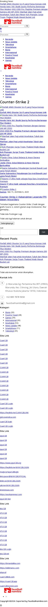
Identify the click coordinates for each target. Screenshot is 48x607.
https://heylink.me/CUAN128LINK (14, 412)
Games (8, 97)
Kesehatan (10, 94)
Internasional (11, 89)
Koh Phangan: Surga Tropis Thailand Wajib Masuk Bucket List (21, 15)
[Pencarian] (1, 31)
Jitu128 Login (5, 549)
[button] (27, 26)
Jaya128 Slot (5, 499)
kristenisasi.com (7, 490)
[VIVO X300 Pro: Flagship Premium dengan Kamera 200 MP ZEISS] (24, 128)
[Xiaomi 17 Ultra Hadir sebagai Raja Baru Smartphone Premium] (24, 181)
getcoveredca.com (8, 417)
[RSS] (6, 596)
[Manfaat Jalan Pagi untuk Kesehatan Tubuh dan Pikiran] (24, 139)
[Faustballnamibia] (13, 23)
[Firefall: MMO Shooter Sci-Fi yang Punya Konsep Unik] (24, 109)
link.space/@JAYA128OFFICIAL (13, 476)
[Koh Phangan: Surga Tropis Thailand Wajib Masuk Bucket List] (24, 149)
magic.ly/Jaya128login (9, 472)
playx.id (3, 572)
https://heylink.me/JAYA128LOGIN (14, 467)
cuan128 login (6, 421)
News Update (11, 78)
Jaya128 (3, 435)
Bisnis (7, 86)
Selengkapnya (7, 223)
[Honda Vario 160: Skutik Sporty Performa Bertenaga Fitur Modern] (24, 117)
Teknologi (9, 81)
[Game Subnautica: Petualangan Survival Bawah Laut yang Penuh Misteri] (24, 170)
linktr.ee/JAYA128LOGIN (10, 481)
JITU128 (3, 513)
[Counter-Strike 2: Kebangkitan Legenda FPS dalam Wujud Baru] (8, 189)
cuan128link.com (7, 577)
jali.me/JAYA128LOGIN (9, 485)
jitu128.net (4, 553)
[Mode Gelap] (1, 29)
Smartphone (10, 83)
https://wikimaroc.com (9, 568)
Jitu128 (3, 508)
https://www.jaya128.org (10, 463)
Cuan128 (4, 340)
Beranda (9, 76)
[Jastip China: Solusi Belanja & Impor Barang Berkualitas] (24, 160)
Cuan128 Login (6, 403)
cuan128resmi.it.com (9, 586)
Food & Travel (11, 91)
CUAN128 (4, 367)
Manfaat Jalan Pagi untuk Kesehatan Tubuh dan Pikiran (21, 13)
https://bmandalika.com (10, 563)
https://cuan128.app (8, 581)
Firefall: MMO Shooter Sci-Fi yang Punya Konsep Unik (23, 4)
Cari (1, 228)
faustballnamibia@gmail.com (20, 303)
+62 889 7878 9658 (15, 297)
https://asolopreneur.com (11, 494)
